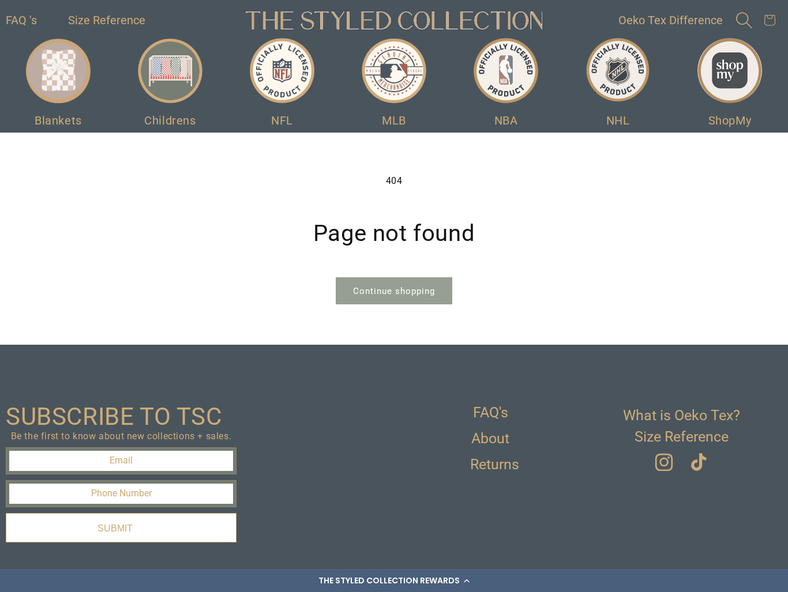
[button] (394, 580)
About (490, 438)
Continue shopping (394, 291)
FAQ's (490, 412)
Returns (494, 464)
